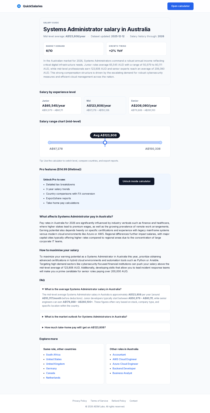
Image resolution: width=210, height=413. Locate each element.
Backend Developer (124, 368)
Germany (51, 368)
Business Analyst (122, 373)
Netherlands (53, 377)
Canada (50, 373)
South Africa (53, 354)
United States (53, 359)
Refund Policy (119, 400)
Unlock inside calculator (137, 181)
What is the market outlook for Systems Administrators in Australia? (86, 316)
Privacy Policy (80, 400)
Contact (133, 400)
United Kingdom (55, 363)
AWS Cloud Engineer (125, 359)
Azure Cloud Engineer (125, 363)
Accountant (119, 354)
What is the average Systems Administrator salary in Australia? (83, 289)
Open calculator (180, 6)
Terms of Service (99, 400)
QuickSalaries (33, 6)
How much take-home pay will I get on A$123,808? (75, 327)
